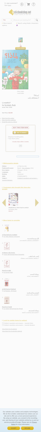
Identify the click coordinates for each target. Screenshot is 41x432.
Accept (13, 428)
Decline (27, 428)
